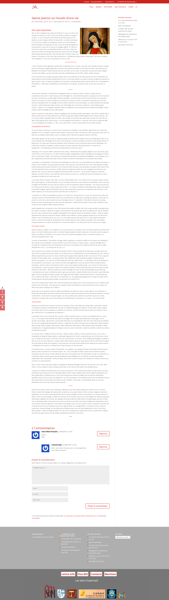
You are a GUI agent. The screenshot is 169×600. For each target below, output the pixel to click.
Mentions (110, 574)
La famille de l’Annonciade (126, 2)
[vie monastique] (122, 598)
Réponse (103, 433)
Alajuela (98, 7)
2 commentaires (75, 22)
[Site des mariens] (111, 598)
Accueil (86, 2)
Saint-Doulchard (120, 7)
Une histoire (109, 2)
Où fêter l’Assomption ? (68, 547)
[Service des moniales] (49, 598)
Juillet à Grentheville (124, 26)
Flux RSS (83, 574)
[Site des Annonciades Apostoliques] (61, 598)
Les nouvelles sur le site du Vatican (43, 537)
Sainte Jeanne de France (61, 22)
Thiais (91, 7)
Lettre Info (68, 574)
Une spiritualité (96, 2)
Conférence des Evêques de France (67, 535)
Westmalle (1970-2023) (125, 45)
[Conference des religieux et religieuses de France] (92, 598)
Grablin (130, 7)
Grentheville (108, 7)
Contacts (96, 574)
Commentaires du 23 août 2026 (71, 539)
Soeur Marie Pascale (49, 432)
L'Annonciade (38, 22)
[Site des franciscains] (72, 598)
